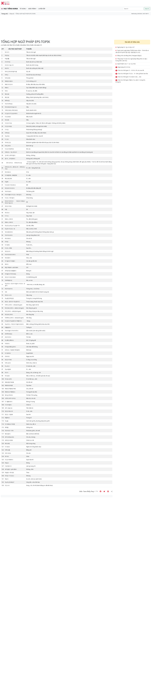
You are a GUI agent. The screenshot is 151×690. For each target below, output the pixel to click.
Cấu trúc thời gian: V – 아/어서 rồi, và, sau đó (131, 70)
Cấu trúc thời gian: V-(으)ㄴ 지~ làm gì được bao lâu (133, 73)
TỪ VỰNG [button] (23, 9)
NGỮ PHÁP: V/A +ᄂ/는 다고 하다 (126, 64)
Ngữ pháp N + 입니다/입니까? (125, 47)
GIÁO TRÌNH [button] (32, 9)
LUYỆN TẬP (41, 9)
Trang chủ (4, 14)
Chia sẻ (12, 14)
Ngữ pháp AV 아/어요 (124, 67)
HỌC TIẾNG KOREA (11, 9)
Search (147, 9)
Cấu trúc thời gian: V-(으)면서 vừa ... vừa (129, 77)
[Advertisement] (75, 28)
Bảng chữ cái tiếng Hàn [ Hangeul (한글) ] (129, 55)
